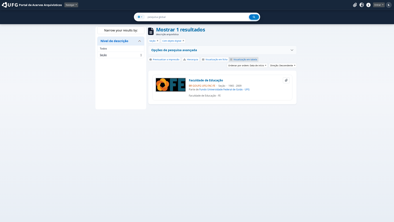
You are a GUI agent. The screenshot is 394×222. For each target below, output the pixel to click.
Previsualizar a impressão (165, 59)
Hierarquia (192, 59)
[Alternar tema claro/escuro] (389, 5)
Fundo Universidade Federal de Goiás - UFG (224, 89)
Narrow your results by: (121, 30)
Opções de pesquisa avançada (174, 50)
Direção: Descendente (281, 65)
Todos (103, 48)
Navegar (70, 4)
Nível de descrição (114, 41)
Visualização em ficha (216, 59)
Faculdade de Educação (206, 80)
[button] (355, 5)
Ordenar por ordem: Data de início (246, 65)
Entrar (378, 4)
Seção (121, 55)
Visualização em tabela (245, 59)
